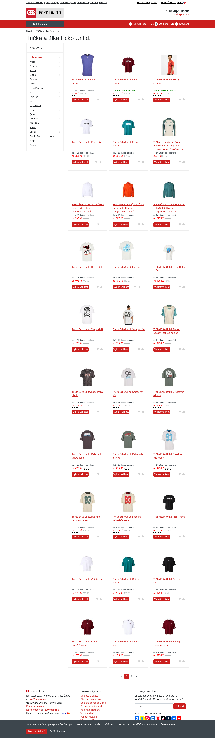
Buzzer (33, 75)
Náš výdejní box (51, 709)
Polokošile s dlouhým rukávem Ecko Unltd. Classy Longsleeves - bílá (88, 208)
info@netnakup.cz (38, 699)
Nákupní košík (139, 24)
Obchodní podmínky (90, 699)
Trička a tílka (36, 57)
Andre (32, 61)
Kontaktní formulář (35, 706)
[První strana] (121, 676)
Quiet (32, 114)
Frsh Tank (34, 97)
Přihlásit (179, 706)
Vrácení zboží (87, 713)
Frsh (32, 92)
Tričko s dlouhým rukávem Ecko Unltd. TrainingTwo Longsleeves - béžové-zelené (168, 145)
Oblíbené (161, 24)
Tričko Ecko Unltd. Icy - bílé (127, 267)
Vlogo (32, 140)
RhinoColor (35, 123)
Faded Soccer (36, 88)
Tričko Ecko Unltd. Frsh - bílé (87, 142)
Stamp (33, 127)
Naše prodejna (34, 709)
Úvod (29, 31)
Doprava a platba (68, 2)
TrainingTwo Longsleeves (42, 136)
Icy (31, 101)
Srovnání (182, 24)
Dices (32, 83)
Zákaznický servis (34, 2)
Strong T (34, 132)
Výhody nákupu (51, 2)
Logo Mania (35, 105)
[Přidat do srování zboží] (102, 99)
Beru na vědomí (36, 731)
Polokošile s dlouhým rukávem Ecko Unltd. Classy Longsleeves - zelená (169, 208)
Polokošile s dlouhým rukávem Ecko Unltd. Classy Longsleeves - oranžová (128, 208)
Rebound (34, 118)
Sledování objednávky (87, 2)
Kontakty (103, 2)
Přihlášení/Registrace (147, 2)
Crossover (35, 79)
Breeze (33, 70)
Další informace (57, 731)
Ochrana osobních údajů (93, 702)
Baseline (34, 66)
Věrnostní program (90, 709)
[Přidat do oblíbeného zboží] (98, 99)
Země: (172, 2)
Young (33, 145)
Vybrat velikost (80, 99)
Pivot (32, 110)
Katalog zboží (40, 24)
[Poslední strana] (135, 676)
